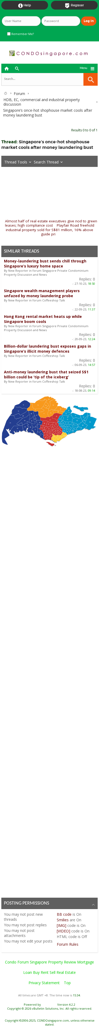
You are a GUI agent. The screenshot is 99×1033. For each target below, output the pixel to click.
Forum (19, 93)
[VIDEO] (63, 930)
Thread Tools (15, 162)
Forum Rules (67, 944)
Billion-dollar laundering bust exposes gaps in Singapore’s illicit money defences (47, 349)
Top (67, 982)
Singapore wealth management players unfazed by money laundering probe (42, 293)
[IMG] (61, 925)
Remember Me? (22, 34)
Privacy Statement (44, 982)
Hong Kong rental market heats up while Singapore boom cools (43, 319)
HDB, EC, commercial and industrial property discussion (41, 102)
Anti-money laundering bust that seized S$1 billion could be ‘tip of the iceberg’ (46, 374)
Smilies (63, 919)
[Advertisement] (49, 670)
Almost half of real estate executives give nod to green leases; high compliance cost (51, 223)
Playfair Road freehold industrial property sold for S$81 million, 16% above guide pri (50, 229)
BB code (64, 914)
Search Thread (46, 162)
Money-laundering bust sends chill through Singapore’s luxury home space (45, 263)
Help (24, 5)
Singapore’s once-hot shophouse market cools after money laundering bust (47, 144)
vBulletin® (49, 1004)
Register (74, 5)
